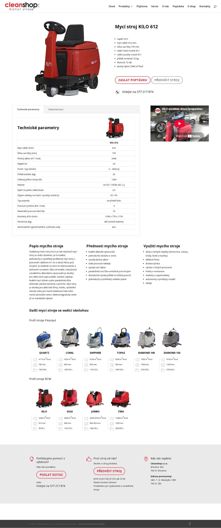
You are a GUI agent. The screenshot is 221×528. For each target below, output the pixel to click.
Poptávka (178, 6)
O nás (165, 6)
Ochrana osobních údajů (91, 523)
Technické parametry (28, 109)
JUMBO (95, 411)
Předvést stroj (166, 80)
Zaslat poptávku (132, 80)
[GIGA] (70, 396)
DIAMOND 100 (146, 352)
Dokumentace (56, 109)
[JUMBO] (95, 396)
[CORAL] (70, 337)
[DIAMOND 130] (172, 337)
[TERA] (121, 396)
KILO (44, 411)
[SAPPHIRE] (95, 337)
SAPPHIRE (95, 352)
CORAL (70, 352)
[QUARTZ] (44, 337)
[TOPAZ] (121, 337)
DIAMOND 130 (172, 352)
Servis (154, 6)
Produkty (124, 6)
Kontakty (205, 6)
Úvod (112, 6)
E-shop (192, 6)
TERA (121, 411)
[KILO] (44, 396)
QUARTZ (44, 352)
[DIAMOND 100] (146, 337)
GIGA (70, 411)
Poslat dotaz (51, 475)
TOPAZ (121, 352)
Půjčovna (142, 6)
